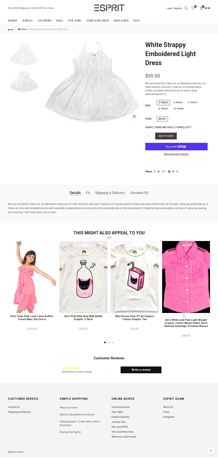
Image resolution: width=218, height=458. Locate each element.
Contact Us (14, 407)
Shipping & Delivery (110, 193)
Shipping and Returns (19, 412)
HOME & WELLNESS (98, 20)
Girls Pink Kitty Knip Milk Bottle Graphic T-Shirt (83, 318)
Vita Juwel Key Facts (123, 431)
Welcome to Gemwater (124, 436)
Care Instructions (121, 407)
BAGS (59, 20)
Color (148, 118)
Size (147, 105)
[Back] (10, 29)
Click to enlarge (134, 116)
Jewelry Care (119, 422)
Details (75, 193)
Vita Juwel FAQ (120, 426)
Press (166, 412)
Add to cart (166, 136)
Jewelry (27, 20)
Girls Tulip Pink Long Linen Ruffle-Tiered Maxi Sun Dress (32, 318)
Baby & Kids (121, 20)
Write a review (141, 369)
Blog (137, 20)
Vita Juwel (75, 20)
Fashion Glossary (121, 417)
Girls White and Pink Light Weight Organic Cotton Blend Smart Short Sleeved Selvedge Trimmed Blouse (186, 323)
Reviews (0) (139, 193)
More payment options (176, 154)
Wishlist (195, 6)
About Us (168, 407)
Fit (88, 193)
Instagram (168, 417)
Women (12, 20)
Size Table (117, 412)
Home (24, 29)
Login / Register (174, 8)
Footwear (44, 20)
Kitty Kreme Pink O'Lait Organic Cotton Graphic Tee (134, 318)
